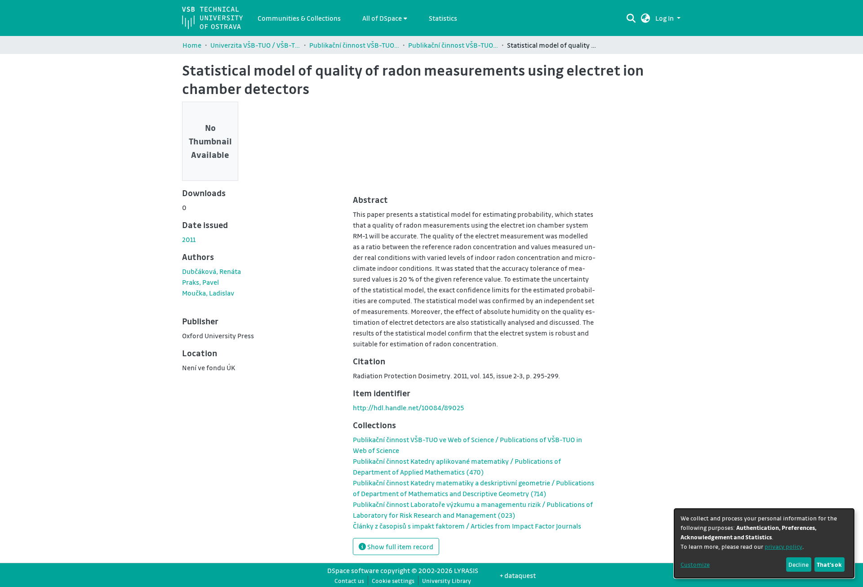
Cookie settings (393, 580)
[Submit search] (630, 18)
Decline (798, 564)
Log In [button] (665, 17)
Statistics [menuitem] (443, 17)
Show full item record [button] (399, 546)
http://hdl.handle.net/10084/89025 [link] (408, 407)
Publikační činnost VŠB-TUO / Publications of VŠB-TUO (354, 44)
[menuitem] (384, 18)
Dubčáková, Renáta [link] (211, 271)
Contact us (349, 580)
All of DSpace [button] (382, 17)
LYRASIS (466, 570)
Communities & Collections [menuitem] (299, 17)
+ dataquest (518, 575)
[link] (467, 525)
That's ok (829, 564)
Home (191, 44)
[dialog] (764, 543)
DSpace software (353, 570)
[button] (645, 18)
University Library (446, 580)
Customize (695, 564)
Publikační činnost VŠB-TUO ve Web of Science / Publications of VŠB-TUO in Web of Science (453, 44)
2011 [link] (189, 239)
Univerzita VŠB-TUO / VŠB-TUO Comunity (255, 44)
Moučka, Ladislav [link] (208, 292)
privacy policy (783, 546)
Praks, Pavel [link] (200, 282)
